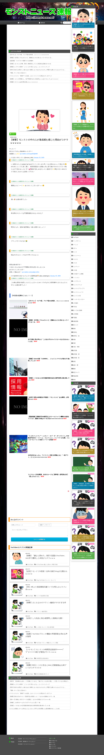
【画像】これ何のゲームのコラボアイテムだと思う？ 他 (24, 702)
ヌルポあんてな (53, 740)
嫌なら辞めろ (48, 564)
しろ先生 (38, 627)
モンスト (47, 580)
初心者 (49, 627)
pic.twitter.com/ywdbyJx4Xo (30, 272)
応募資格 (41, 674)
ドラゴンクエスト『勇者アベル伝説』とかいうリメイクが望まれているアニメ (30, 76)
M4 (37, 674)
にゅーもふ (52, 742)
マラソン (38, 611)
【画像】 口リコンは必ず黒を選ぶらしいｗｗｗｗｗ (23, 82)
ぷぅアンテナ (53, 746)
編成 (43, 611)
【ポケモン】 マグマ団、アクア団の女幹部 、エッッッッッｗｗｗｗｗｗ (29, 54)
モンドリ (53, 580)
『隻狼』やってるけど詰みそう (17, 73)
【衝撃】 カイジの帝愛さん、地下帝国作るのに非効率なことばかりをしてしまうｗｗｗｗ (33, 79)
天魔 (47, 595)
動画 (53, 627)
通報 (56, 642)
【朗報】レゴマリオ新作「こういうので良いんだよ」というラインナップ (29, 66)
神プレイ (46, 674)
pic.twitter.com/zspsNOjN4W (29, 154)
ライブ (38, 595)
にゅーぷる (52, 744)
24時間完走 (39, 658)
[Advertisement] (39, 37)
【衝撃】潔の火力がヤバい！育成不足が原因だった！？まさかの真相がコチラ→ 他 (32, 696)
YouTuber (30, 564)
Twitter (12, 742)
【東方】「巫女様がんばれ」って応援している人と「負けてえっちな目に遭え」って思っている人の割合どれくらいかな (42, 681)
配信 (46, 611)
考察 (53, 564)
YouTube (38, 642)
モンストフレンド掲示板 (55, 748)
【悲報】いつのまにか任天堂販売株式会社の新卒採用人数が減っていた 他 (29, 705)
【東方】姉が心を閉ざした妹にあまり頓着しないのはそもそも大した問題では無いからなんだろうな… (37, 69)
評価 (56, 564)
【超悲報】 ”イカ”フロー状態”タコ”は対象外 (21, 60)
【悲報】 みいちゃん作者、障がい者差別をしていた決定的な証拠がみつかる (30, 63)
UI (37, 564)
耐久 (47, 658)
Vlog (37, 580)
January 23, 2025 (39, 157)
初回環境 (43, 595)
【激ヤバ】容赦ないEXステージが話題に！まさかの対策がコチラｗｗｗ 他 (29, 699)
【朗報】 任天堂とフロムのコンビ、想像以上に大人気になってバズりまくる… (30, 57)
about (12, 738)
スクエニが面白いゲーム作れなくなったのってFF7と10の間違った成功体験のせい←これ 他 (34, 708)
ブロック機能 (46, 642)
